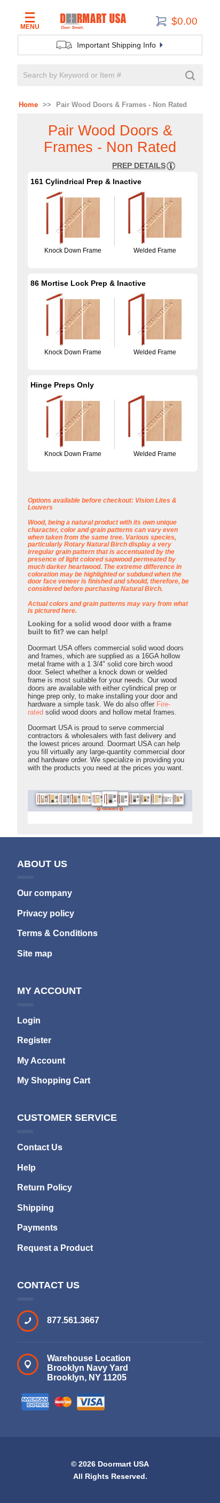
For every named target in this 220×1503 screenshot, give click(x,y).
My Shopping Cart (53, 1080)
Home (28, 105)
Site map (34, 953)
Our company (44, 893)
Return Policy (44, 1187)
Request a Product (55, 1247)
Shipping (35, 1207)
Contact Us (39, 1147)
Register (34, 1040)
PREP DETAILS (139, 165)
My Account (41, 1060)
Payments (37, 1227)
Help (26, 1167)
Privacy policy (45, 913)
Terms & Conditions (57, 933)
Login (29, 1020)
